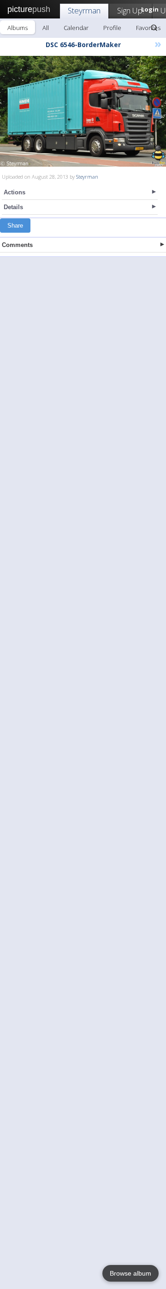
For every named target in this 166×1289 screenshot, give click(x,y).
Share (15, 225)
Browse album (130, 1273)
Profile (112, 28)
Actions (14, 192)
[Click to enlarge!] (83, 111)
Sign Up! (130, 10)
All (45, 28)
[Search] (154, 27)
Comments (17, 244)
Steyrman (84, 10)
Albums (17, 28)
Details (13, 207)
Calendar (76, 28)
